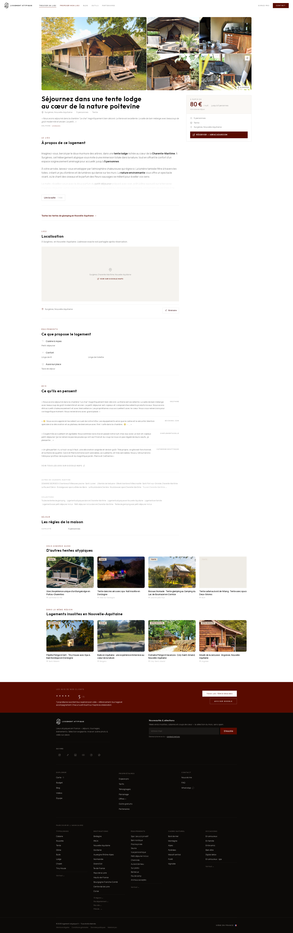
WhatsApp (186, 788)
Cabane (59, 836)
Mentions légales (62, 927)
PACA (96, 841)
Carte (58, 777)
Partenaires (108, 6)
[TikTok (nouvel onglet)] (67, 755)
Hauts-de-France (101, 877)
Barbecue (135, 872)
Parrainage (124, 794)
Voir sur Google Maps (111, 279)
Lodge (58, 859)
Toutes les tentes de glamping (53, 500)
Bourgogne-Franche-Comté (106, 882)
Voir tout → (60, 875)
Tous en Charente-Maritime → (155, 487)
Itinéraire (172, 310)
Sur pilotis (135, 868)
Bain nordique (137, 840)
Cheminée (135, 860)
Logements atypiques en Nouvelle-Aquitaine (125, 500)
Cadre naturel (176, 831)
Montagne (172, 841)
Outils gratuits (125, 803)
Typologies (62, 831)
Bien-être (209, 850)
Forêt (170, 859)
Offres (122, 799)
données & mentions (173, 736)
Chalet (59, 863)
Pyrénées (172, 850)
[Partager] (247, 58)
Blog (85, 6)
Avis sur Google (223, 701)
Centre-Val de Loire (102, 886)
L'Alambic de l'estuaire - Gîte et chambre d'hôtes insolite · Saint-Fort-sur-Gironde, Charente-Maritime (137, 483)
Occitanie (97, 850)
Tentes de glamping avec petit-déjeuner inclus (133, 504)
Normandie (98, 859)
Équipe (59, 798)
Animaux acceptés (138, 880)
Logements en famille (153, 500)
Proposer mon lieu (70, 6)
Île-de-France (99, 868)
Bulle (58, 854)
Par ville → (98, 905)
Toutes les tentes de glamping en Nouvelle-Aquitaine (68, 215)
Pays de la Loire (100, 873)
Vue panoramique (138, 852)
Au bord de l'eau (137, 864)
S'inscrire (228, 731)
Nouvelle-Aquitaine (102, 845)
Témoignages (125, 789)
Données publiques (98, 927)
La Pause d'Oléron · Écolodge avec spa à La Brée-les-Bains (64, 487)
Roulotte (59, 841)
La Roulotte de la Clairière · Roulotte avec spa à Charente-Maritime (115, 487)
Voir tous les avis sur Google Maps (62, 466)
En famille (210, 841)
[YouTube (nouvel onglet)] (83, 755)
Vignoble (171, 863)
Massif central (174, 854)
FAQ (183, 782)
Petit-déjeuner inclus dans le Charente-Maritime (93, 504)
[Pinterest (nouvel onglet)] (99, 755)
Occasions (211, 831)
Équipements (138, 831)
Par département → (101, 901)
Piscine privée (136, 844)
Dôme (58, 850)
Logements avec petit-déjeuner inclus (57, 504)
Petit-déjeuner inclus (139, 856)
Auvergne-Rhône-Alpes (104, 854)
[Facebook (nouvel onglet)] (91, 755)
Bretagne (97, 836)
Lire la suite (53, 197)
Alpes (170, 845)
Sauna (134, 848)
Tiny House (61, 868)
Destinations (101, 831)
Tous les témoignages (220, 694)
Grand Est (98, 863)
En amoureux (211, 836)
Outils (95, 6)
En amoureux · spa (214, 859)
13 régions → (98, 898)
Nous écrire (186, 777)
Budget (59, 782)
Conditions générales (80, 927)
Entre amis (210, 845)
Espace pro (263, 6)
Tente (58, 845)
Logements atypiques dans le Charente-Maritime (86, 500)
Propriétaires (127, 774)
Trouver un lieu (47, 6)
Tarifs (121, 784)
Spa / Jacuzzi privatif (139, 836)
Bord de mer (173, 836)
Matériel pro (112, 927)
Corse (96, 891)
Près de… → (98, 909)
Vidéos (59, 793)
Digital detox (211, 854)
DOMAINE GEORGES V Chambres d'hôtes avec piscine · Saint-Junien (69, 483)
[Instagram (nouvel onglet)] (59, 755)
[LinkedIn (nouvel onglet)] (75, 755)
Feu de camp (136, 876)
